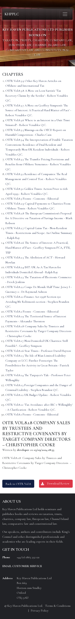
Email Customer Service (22, 566)
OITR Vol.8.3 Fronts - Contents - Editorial (31, 199)
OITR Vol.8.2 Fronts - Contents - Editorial (31, 311)
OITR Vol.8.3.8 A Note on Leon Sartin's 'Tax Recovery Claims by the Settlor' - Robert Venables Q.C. (36, 95)
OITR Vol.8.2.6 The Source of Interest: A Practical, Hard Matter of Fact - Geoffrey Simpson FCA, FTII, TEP (37, 247)
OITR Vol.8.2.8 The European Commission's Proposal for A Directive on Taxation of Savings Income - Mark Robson (38, 218)
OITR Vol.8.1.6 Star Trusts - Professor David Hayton (38, 351)
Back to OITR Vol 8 (18, 484)
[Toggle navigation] (65, 14)
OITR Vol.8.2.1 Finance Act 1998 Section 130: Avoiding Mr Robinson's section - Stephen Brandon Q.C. (37, 301)
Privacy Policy (39, 610)
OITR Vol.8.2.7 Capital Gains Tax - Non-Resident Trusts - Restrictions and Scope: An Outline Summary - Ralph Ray (38, 233)
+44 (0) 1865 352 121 (28, 557)
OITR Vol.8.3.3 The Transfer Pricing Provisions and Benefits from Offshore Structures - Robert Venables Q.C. (38, 164)
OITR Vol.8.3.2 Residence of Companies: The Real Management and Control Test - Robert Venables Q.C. (36, 179)
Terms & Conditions (58, 606)
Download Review (58, 483)
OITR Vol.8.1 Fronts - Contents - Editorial (31, 414)
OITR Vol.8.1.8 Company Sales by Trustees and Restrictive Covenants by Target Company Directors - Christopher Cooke (38, 331)
